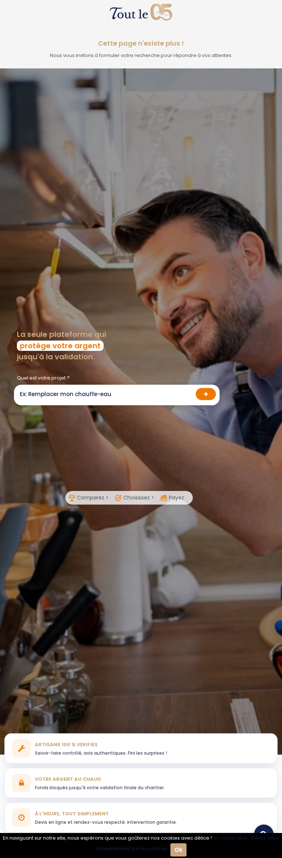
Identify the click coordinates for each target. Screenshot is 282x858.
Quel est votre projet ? (43, 377)
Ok (178, 849)
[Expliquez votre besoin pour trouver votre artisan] (206, 394)
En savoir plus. (231, 837)
